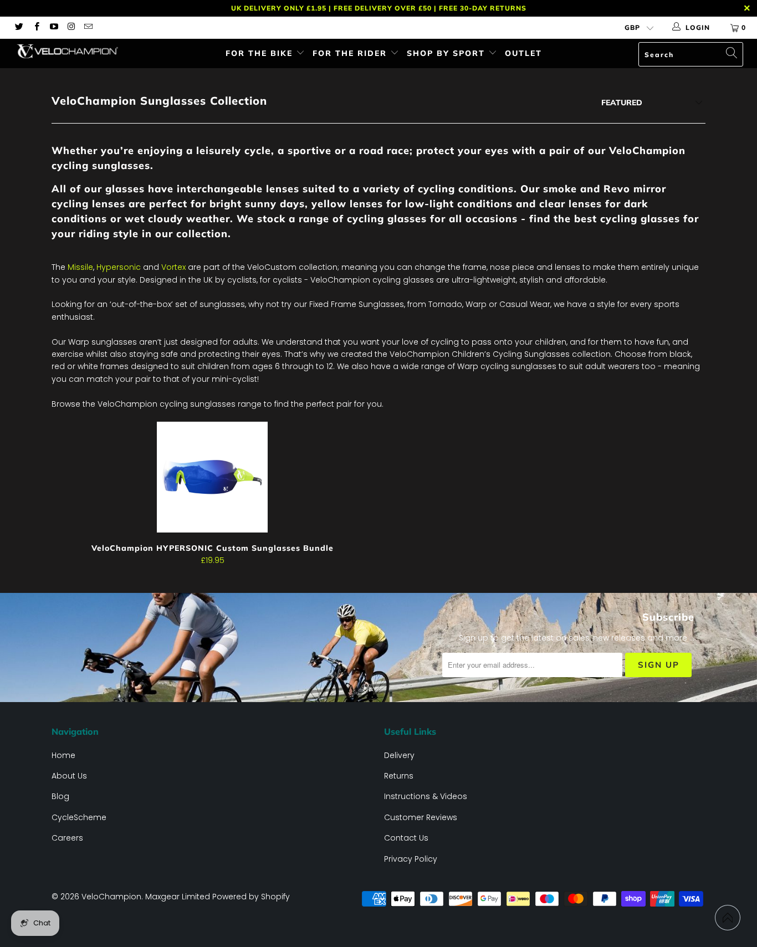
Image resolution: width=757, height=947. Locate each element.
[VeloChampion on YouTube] (53, 27)
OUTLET (523, 53)
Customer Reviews (420, 817)
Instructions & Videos (425, 796)
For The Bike (261, 53)
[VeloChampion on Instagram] (70, 27)
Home (63, 755)
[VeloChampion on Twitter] (18, 27)
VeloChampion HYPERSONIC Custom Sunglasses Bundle (212, 477)
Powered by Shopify (251, 896)
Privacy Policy (410, 858)
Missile (80, 267)
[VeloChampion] (66, 51)
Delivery (399, 755)
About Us (69, 775)
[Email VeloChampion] (88, 27)
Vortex (173, 267)
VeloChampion (111, 896)
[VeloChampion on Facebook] (35, 27)
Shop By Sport (447, 53)
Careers (67, 837)
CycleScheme (79, 817)
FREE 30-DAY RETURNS (482, 8)
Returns (398, 775)
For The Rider (351, 53)
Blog (60, 796)
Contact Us (406, 837)
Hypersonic (118, 267)
